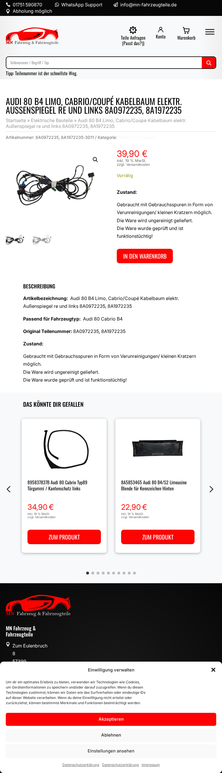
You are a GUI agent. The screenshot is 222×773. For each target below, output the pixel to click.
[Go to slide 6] (113, 573)
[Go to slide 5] (108, 573)
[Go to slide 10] (134, 573)
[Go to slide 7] (118, 573)
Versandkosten (138, 165)
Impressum (151, 765)
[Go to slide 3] (98, 573)
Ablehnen (111, 735)
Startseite (16, 120)
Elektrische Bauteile (52, 120)
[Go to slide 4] (103, 573)
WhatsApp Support (81, 5)
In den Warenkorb (144, 256)
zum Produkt (64, 537)
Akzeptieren (111, 719)
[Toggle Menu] (209, 31)
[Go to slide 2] (92, 573)
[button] (213, 670)
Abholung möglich (32, 11)
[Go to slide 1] (87, 573)
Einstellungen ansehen (111, 751)
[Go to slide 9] (129, 573)
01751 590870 (27, 5)
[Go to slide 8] (124, 573)
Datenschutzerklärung (80, 765)
